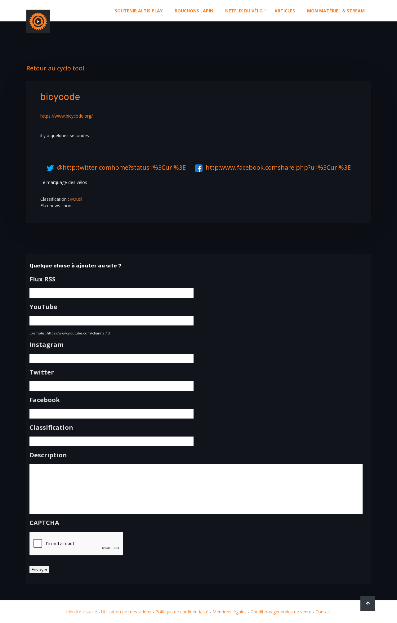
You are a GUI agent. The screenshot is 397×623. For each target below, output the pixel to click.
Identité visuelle (81, 612)
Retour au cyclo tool (55, 68)
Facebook (44, 400)
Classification (51, 428)
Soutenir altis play (139, 11)
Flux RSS (42, 279)
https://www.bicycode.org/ (66, 116)
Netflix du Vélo (244, 11)
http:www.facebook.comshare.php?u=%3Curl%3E (278, 167)
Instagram (46, 345)
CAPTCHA (44, 523)
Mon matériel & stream (336, 11)
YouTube (43, 307)
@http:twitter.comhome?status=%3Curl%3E (121, 167)
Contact (323, 612)
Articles (284, 11)
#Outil (76, 199)
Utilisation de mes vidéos (126, 612)
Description (48, 455)
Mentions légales (229, 612)
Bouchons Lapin (194, 11)
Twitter (41, 372)
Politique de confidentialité (181, 612)
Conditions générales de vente (281, 612)
